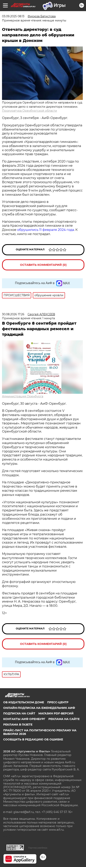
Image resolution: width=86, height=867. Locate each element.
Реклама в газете (17, 724)
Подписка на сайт (19, 713)
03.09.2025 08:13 (13, 16)
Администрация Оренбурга (22, 396)
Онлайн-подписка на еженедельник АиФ (39, 708)
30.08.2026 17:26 (13, 314)
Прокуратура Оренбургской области (29, 110)
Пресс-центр (57, 702)
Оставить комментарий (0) (43, 265)
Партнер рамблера (37, 848)
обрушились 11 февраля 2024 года (45, 230)
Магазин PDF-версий (56, 713)
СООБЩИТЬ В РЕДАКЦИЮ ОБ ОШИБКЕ (33, 739)
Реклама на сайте (64, 719)
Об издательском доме (23, 702)
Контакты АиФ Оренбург (24, 719)
